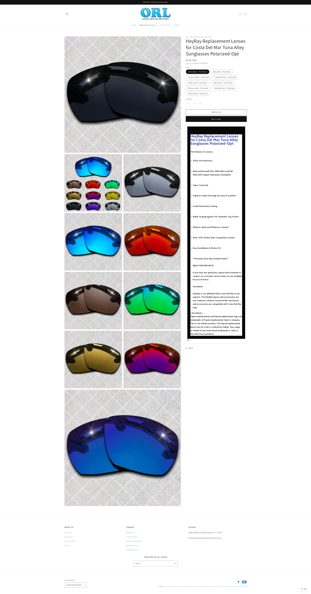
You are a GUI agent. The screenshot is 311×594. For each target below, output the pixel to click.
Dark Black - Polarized (197, 72)
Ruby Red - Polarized (221, 72)
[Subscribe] (174, 563)
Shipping (189, 63)
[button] (67, 14)
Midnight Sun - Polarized (224, 88)
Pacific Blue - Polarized (197, 94)
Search (67, 545)
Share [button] (191, 348)
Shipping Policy (132, 550)
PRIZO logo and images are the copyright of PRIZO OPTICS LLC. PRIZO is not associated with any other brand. (215, 586)
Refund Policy (131, 545)
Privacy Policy (131, 537)
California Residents (134, 541)
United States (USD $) (73, 585)
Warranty (130, 532)
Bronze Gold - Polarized (198, 88)
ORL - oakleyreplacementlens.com (173, 586)
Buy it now (216, 119)
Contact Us (68, 537)
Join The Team (70, 541)
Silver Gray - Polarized (197, 83)
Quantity (189, 99)
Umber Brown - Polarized (225, 77)
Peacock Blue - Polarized (198, 77)
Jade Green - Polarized (222, 83)
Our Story (68, 532)
